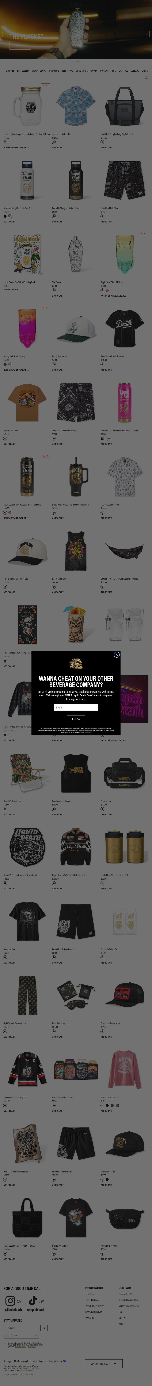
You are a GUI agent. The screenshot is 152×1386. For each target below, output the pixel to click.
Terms (89, 732)
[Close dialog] (116, 654)
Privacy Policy (83, 732)
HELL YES (76, 718)
